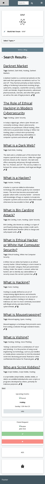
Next (3, 388)
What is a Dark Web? (19, 145)
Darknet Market (15, 66)
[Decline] (22, 441)
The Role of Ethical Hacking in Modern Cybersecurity (18, 108)
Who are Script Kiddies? (21, 367)
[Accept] (22, 434)
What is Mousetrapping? (22, 314)
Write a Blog (22, 50)
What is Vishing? (16, 337)
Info (22, 411)
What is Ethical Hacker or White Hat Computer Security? (21, 245)
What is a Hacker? (17, 177)
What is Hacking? (16, 282)
